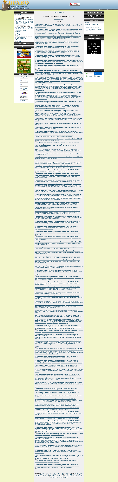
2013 (17, 20)
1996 (31, 22)
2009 (28, 20)
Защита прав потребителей (92, 27)
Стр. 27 (66, 475)
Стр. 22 (42, 475)
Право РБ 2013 (89, 22)
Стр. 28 (71, 475)
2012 (20, 20)
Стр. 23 (47, 475)
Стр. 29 (75, 475)
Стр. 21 (38, 475)
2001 (17, 22)
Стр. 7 (68, 473)
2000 (20, 22)
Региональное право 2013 (91, 24)
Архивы (18, 31)
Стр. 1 (43, 473)
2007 (17, 21)
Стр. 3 (51, 473)
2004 (26, 21)
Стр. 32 (56, 477)
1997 (29, 22)
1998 (26, 22)
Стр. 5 (59, 473)
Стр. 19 (75, 474)
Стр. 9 (76, 473)
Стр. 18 (70, 474)
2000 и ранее (22, 30)
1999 (23, 22)
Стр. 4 (55, 473)
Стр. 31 (52, 477)
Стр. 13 (47, 474)
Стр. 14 (52, 474)
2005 (23, 21)
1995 (17, 23)
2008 (31, 20)
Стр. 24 (52, 475)
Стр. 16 (61, 474)
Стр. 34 (66, 477)
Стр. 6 (64, 473)
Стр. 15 (56, 474)
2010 (26, 20)
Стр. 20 (80, 474)
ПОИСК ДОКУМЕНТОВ (59, 12)
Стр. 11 (38, 474)
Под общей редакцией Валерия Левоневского (107, 9)
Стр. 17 (66, 474)
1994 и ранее (22, 23)
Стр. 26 (61, 475)
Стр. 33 (61, 477)
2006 (20, 21)
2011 (23, 20)
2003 (29, 21)
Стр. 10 (80, 473)
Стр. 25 (56, 475)
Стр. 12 (42, 474)
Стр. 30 (80, 475)
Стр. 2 (47, 473)
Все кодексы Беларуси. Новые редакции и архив (93, 30)
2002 (31, 21)
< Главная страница (59, 19)
